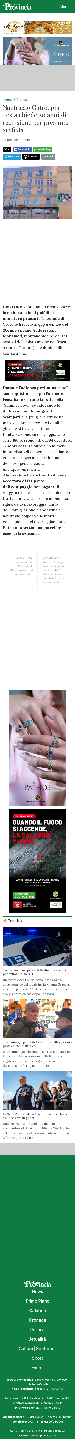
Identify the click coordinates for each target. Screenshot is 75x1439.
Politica (37, 1329)
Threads (33, 156)
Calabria (37, 1310)
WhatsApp (44, 149)
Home (8, 100)
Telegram (13, 156)
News (37, 1291)
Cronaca (22, 100)
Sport (37, 1358)
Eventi (37, 1367)
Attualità (37, 1339)
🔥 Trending (12, 920)
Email (50, 156)
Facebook (24, 149)
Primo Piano (37, 1301)
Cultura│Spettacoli (37, 1348)
